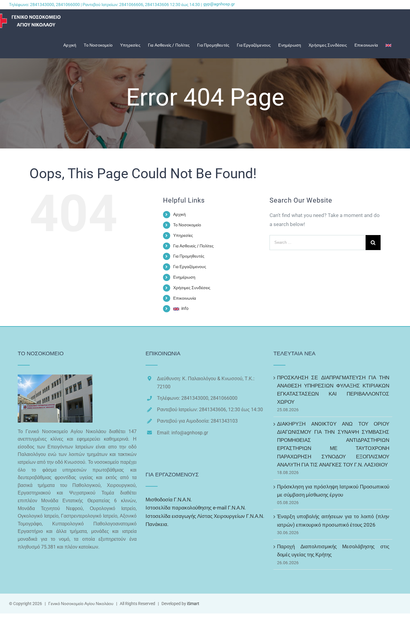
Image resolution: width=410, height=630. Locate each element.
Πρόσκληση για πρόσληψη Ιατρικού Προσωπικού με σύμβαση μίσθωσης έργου (333, 491)
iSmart (193, 603)
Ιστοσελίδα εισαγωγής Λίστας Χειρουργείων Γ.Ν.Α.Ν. (205, 516)
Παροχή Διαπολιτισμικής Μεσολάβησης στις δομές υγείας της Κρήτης (333, 550)
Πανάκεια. (157, 524)
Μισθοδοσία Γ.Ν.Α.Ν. (169, 500)
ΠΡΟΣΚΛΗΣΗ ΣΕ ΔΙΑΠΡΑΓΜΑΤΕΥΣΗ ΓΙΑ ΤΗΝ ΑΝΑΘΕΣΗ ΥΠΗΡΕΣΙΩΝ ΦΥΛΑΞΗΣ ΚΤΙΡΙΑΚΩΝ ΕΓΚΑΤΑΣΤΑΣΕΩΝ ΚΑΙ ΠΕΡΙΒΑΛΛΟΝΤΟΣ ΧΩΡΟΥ (333, 390)
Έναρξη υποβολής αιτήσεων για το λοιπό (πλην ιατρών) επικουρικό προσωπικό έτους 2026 (333, 520)
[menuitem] (73, 45)
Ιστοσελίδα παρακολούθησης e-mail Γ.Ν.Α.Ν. (196, 508)
